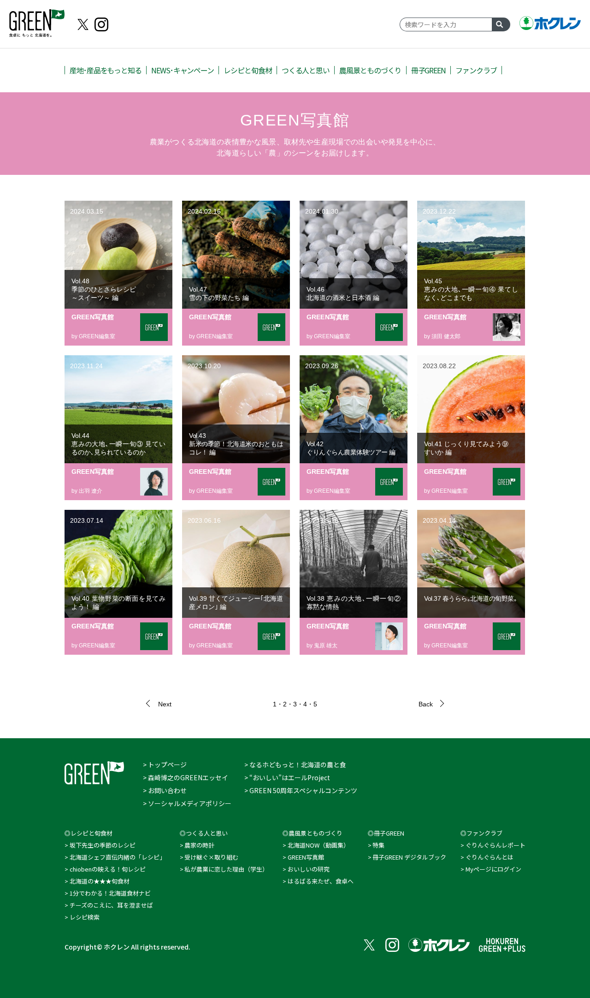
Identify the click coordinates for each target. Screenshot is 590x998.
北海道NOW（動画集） (318, 845)
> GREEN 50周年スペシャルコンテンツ (300, 790)
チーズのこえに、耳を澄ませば (111, 905)
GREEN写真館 (306, 857)
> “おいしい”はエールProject (287, 777)
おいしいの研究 (309, 869)
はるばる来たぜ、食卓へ (321, 881)
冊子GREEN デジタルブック (409, 857)
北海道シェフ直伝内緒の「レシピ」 (117, 857)
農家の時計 (199, 845)
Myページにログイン (493, 869)
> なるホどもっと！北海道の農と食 (295, 764)
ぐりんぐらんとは (489, 857)
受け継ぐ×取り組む (211, 857)
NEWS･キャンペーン (182, 70)
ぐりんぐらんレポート (495, 845)
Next (164, 704)
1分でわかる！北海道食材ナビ (110, 893)
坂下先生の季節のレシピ (103, 845)
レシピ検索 (85, 917)
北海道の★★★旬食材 (100, 881)
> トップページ (165, 764)
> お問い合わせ (165, 790)
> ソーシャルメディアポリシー (187, 803)
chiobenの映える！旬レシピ (108, 869)
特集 (378, 845)
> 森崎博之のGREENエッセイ (185, 777)
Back (426, 704)
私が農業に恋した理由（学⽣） (226, 869)
